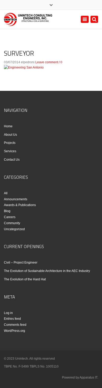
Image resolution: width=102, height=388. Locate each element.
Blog (7, 211)
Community (12, 223)
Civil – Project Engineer (20, 262)
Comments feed (15, 325)
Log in (8, 313)
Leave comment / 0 (48, 62)
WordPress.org (14, 331)
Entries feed (12, 319)
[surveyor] (24, 67)
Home (8, 126)
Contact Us (12, 159)
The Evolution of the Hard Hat (25, 279)
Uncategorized (14, 229)
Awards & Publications (20, 205)
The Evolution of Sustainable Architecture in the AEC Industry (47, 271)
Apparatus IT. (89, 377)
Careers (9, 217)
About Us (10, 135)
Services (10, 151)
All (6, 193)
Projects (9, 143)
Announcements (15, 199)
